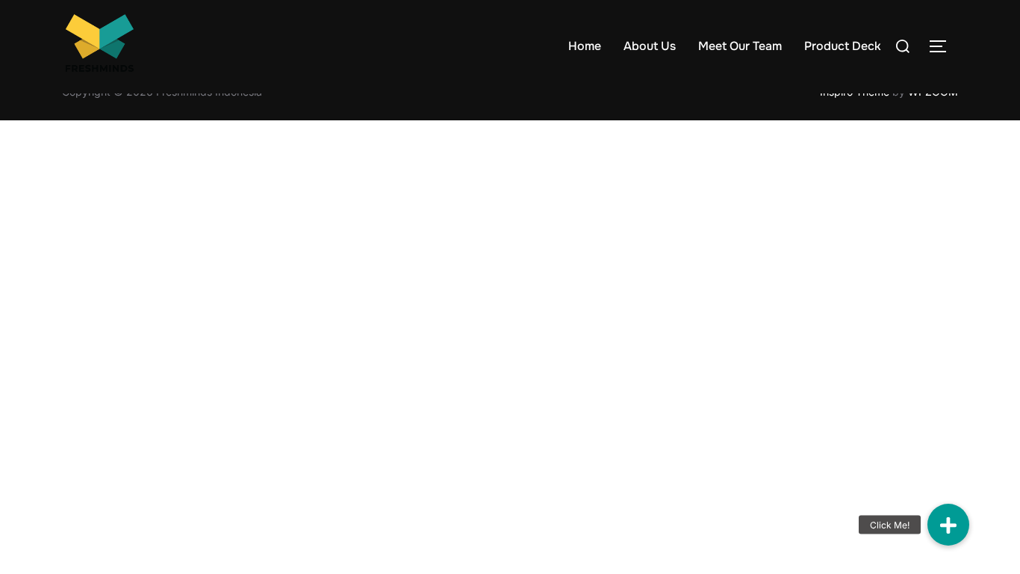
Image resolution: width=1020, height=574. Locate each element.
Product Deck (842, 46)
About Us (649, 46)
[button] (948, 525)
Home (584, 46)
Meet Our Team (740, 46)
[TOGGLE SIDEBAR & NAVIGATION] (943, 46)
